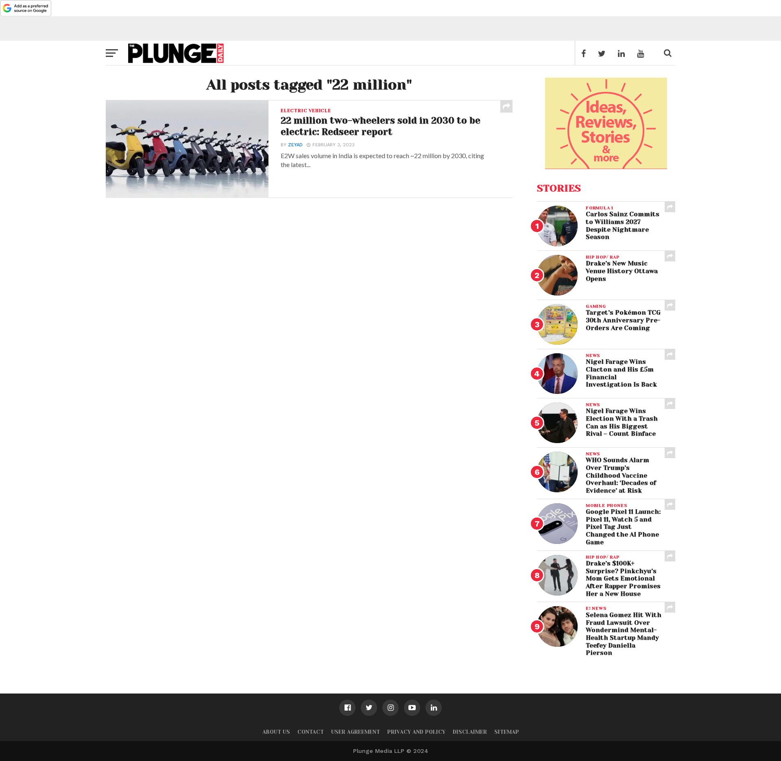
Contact (310, 732)
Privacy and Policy (416, 732)
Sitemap (506, 732)
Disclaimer (470, 732)
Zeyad (295, 145)
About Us (276, 732)
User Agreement (355, 732)
